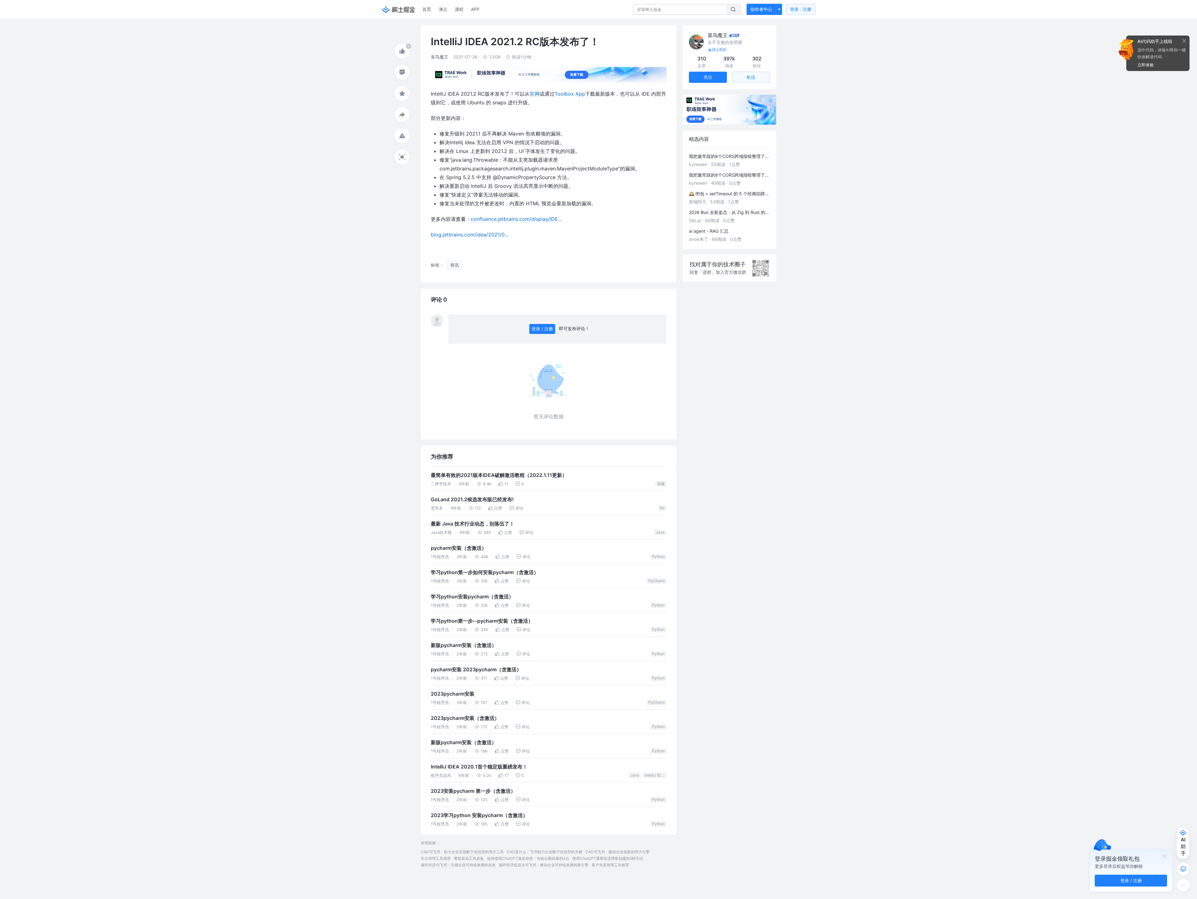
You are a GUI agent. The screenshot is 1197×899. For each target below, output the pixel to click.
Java (660, 532)
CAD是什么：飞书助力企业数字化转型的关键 (544, 851)
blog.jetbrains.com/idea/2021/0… (470, 234)
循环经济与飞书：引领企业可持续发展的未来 (458, 865)
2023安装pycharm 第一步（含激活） (473, 791)
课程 (459, 9)
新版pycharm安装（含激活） (464, 645)
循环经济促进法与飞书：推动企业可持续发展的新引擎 (544, 865)
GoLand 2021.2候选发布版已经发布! (472, 499)
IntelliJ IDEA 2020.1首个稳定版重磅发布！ (479, 767)
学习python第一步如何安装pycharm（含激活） (485, 572)
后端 (661, 483)
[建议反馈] (1183, 869)
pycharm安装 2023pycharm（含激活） (476, 670)
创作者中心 (761, 9)
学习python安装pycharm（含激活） (472, 597)
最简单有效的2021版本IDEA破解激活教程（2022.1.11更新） (499, 475)
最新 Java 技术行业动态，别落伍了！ (472, 524)
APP (475, 9)
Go (662, 508)
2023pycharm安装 (452, 694)
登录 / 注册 (542, 328)
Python (658, 556)
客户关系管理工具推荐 (610, 865)
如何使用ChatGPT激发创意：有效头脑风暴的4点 (528, 858)
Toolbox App (570, 94)
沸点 (443, 9)
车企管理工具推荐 (436, 858)
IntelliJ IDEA (655, 775)
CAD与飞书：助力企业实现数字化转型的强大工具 (462, 851)
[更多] (1183, 885)
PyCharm (656, 580)
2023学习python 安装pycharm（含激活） (479, 815)
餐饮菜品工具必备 (469, 858)
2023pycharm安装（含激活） (465, 718)
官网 (535, 94)
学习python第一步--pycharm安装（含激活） (482, 621)
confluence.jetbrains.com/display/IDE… (516, 219)
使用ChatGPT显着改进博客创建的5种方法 (607, 858)
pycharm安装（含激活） (459, 548)
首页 (426, 9)
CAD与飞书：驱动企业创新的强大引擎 (617, 851)
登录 (800, 9)
